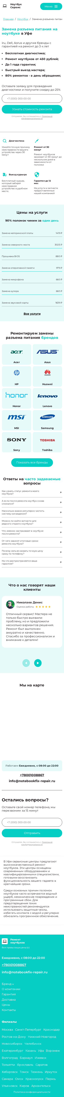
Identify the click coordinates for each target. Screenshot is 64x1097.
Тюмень (37, 1072)
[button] (38, 663)
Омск (19, 1079)
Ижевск (40, 1058)
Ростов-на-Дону (14, 1036)
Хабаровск (10, 1072)
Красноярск (34, 1079)
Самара (7, 1079)
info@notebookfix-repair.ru (32, 781)
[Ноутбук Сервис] (5, 6)
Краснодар (51, 1029)
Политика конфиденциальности (32, 1092)
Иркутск (51, 1072)
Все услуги (32, 313)
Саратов (42, 1064)
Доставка (9, 999)
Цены (6, 1004)
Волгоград (10, 1058)
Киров (24, 1086)
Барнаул (26, 1058)
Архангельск (40, 1086)
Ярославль (25, 1064)
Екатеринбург (12, 1050)
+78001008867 (32, 775)
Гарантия (9, 994)
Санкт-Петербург (28, 1029)
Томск (24, 1072)
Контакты (9, 1010)
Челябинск (33, 1043)
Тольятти (8, 1064)
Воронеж (53, 1050)
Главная (8, 19)
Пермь (51, 1079)
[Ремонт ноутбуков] (5, 941)
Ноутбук (22, 19)
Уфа (41, 1050)
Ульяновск (9, 1086)
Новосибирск (12, 1043)
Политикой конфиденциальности (36, 117)
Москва (7, 1029)
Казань (30, 1050)
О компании (11, 989)
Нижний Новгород (42, 1036)
